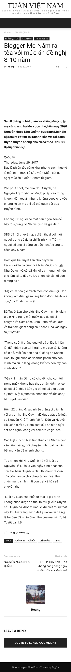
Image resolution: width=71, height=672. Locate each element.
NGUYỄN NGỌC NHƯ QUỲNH (17, 564)
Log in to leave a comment (35, 642)
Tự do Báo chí (41, 38)
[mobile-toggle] (6, 23)
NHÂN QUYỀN (23, 32)
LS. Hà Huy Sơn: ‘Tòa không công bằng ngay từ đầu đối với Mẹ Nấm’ (51, 566)
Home (7, 32)
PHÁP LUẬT (27, 38)
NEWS (57, 540)
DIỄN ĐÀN (45, 540)
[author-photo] (35, 604)
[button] (65, 23)
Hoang (10, 66)
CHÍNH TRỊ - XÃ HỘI (25, 540)
